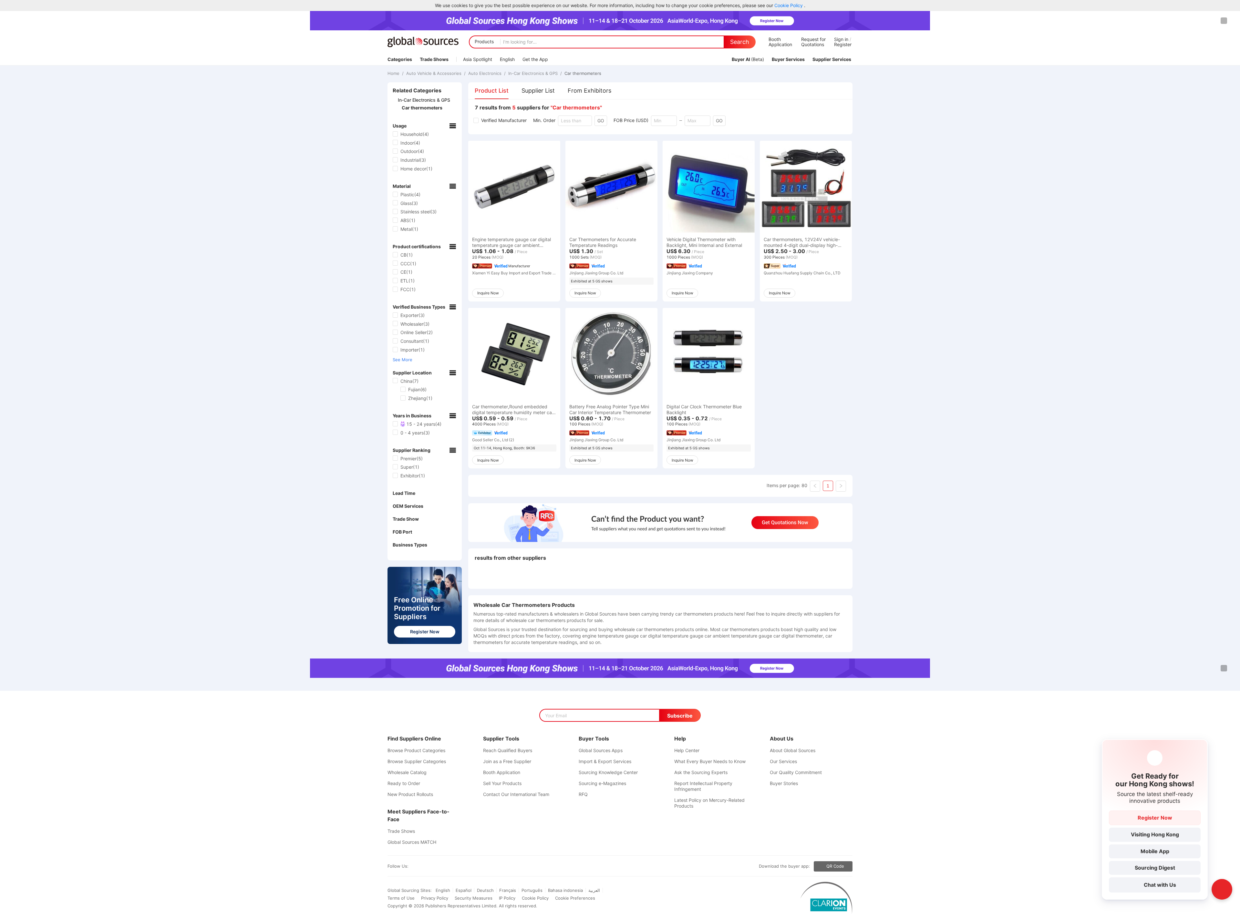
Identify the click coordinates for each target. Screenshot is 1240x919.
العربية (594, 890)
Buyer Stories (784, 783)
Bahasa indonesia (565, 890)
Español (463, 890)
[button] (673, 118)
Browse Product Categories (416, 750)
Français (507, 890)
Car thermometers (582, 73)
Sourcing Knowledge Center (608, 772)
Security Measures (473, 898)
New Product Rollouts (410, 794)
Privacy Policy (434, 898)
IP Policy (507, 898)
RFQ (583, 794)
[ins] (415, 866)
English (443, 890)
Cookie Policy (789, 5)
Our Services (783, 761)
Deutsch (485, 890)
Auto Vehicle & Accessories (434, 73)
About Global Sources (792, 750)
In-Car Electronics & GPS (533, 73)
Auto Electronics (485, 73)
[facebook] (409, 866)
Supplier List (538, 90)
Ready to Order (404, 783)
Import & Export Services (605, 761)
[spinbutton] (664, 121)
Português (532, 890)
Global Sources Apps (601, 750)
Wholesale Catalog (407, 772)
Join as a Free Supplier (507, 761)
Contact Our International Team (516, 794)
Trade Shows (401, 831)
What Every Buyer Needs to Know (710, 761)
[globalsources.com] (423, 42)
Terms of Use (401, 898)
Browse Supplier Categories (417, 761)
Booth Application (501, 772)
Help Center (686, 750)
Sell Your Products (502, 783)
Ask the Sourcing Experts (701, 772)
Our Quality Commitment (796, 772)
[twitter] (412, 866)
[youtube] (420, 866)
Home (394, 73)
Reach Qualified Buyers (507, 750)
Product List (492, 90)
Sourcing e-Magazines (602, 783)
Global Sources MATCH (412, 842)
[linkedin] (417, 866)
